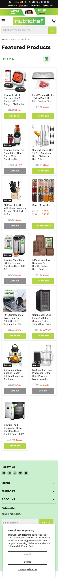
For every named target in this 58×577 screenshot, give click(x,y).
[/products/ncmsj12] (43, 190)
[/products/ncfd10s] (14, 410)
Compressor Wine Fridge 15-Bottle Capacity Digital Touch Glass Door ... (42, 320)
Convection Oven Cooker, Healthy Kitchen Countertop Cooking (14, 375)
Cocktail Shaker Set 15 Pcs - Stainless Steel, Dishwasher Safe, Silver (42, 155)
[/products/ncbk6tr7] (43, 245)
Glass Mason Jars (41, 205)
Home (5, 39)
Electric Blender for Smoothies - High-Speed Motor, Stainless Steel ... (14, 155)
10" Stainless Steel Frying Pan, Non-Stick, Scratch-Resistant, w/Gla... (13, 320)
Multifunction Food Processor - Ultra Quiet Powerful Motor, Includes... (42, 375)
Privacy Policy (28, 546)
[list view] (53, 59)
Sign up (46, 522)
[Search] (52, 30)
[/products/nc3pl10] (14, 300)
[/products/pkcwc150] (43, 300)
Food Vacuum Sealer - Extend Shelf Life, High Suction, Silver (43, 98)
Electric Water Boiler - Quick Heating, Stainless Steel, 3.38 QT (14, 265)
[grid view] (46, 59)
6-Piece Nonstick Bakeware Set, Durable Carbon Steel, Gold (41, 265)
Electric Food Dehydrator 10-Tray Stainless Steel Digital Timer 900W (14, 430)
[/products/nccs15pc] (43, 135)
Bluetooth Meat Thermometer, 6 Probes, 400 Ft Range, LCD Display (14, 100)
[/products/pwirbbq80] (14, 80)
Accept (27, 554)
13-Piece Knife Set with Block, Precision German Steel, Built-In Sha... (15, 210)
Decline (27, 562)
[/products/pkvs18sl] (43, 80)
